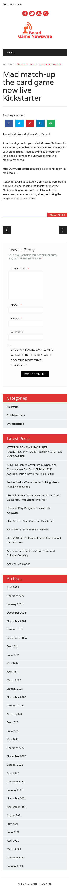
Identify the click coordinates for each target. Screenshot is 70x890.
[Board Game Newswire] (35, 39)
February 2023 (15, 747)
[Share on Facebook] (9, 123)
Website (17, 332)
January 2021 (15, 865)
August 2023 (14, 713)
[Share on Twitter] (19, 123)
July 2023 (12, 722)
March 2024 (14, 680)
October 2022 (15, 764)
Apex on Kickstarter (18, 563)
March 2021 (14, 849)
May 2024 (13, 663)
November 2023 (16, 697)
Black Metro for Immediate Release (28, 529)
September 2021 (17, 806)
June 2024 (13, 654)
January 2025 (15, 604)
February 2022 (15, 781)
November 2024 (16, 621)
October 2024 (15, 629)
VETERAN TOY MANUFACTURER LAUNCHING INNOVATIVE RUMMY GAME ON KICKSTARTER (34, 452)
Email (16, 318)
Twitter (32, 13)
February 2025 (15, 595)
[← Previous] (7, 230)
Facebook (25, 13)
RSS (39, 13)
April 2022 (13, 773)
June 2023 (13, 730)
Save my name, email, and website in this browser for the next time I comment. (32, 357)
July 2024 (12, 646)
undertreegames (50, 64)
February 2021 (15, 857)
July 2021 (12, 823)
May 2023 (13, 739)
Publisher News (16, 415)
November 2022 (16, 756)
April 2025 (13, 587)
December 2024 (16, 612)
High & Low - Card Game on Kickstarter (30, 521)
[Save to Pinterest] (30, 123)
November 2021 (16, 798)
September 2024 (17, 637)
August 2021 (14, 815)
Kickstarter (57, 214)
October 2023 (15, 705)
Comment (20, 268)
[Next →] (63, 230)
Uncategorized (15, 423)
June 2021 (13, 832)
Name (16, 305)
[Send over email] (51, 123)
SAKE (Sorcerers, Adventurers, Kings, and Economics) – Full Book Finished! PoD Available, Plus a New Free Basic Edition (32, 469)
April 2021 (13, 840)
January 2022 (15, 789)
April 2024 (13, 671)
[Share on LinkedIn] (40, 123)
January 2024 (15, 688)
